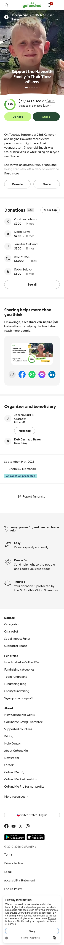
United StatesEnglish (33, 815)
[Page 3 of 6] (32, 87)
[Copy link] (12, 374)
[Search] (6, 5)
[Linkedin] (51, 374)
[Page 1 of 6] (26, 87)
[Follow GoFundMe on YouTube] (13, 826)
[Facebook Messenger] (42, 374)
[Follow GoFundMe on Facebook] (6, 826)
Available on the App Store (35, 837)
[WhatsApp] (32, 374)
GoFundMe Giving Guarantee (39, 590)
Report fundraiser (35, 496)
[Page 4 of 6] (34, 87)
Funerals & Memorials (21, 468)
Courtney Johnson (26, 219)
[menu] (57, 5)
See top (52, 210)
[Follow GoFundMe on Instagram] (27, 826)
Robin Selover (23, 269)
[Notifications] (49, 5)
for (33, 17)
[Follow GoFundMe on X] (20, 826)
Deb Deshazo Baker (27, 439)
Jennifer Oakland (26, 244)
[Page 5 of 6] (37, 87)
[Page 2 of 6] (29, 87)
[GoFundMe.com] (32, 5)
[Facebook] (22, 374)
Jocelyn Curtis (24, 415)
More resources (14, 796)
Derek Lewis (22, 231)
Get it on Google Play (14, 837)
